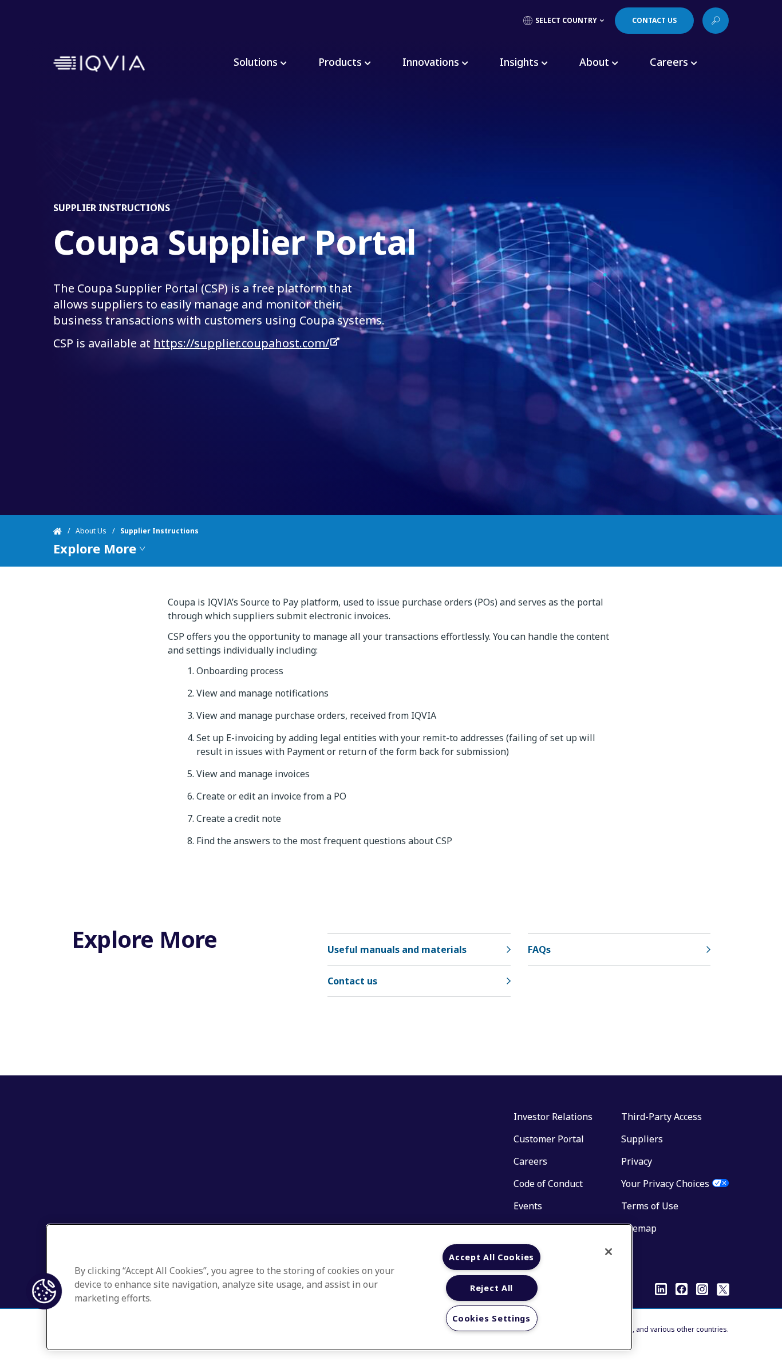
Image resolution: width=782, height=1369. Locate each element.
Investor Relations (553, 1116)
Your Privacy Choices (665, 1183)
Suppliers (642, 1139)
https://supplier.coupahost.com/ (241, 343)
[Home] (64, 531)
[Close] (608, 1251)
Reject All (491, 1288)
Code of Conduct (548, 1183)
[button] (44, 1291)
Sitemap (639, 1228)
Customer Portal (549, 1139)
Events (528, 1206)
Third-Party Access (661, 1116)
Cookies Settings (491, 1318)
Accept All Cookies (491, 1257)
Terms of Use (649, 1206)
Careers (530, 1161)
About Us (91, 531)
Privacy (636, 1161)
